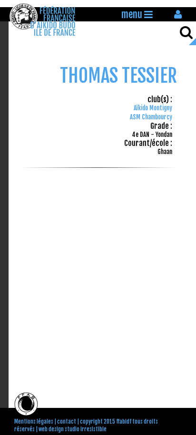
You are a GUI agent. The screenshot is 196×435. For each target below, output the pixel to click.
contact (66, 421)
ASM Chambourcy (151, 117)
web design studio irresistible (73, 429)
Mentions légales (33, 421)
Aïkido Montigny (153, 108)
